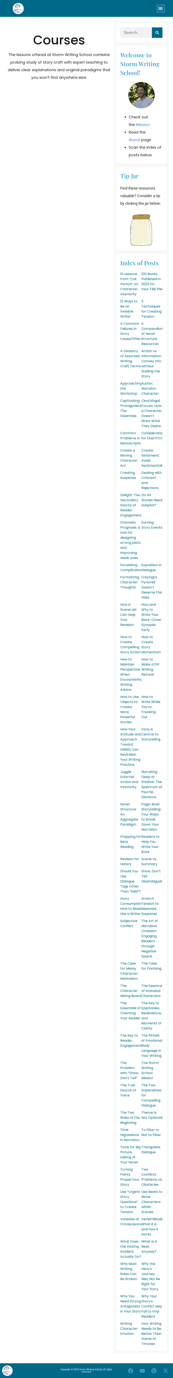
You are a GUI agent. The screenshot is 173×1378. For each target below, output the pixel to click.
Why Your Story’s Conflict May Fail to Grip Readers (151, 1306)
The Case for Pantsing (151, 966)
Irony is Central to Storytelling (150, 734)
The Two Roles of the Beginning (130, 1117)
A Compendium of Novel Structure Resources (152, 333)
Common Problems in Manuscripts (130, 438)
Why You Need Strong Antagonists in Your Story (130, 1304)
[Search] (157, 32)
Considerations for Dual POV (153, 436)
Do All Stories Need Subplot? (151, 500)
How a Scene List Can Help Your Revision (128, 614)
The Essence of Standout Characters (151, 990)
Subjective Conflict (128, 923)
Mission (143, 124)
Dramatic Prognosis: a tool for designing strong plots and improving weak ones (130, 540)
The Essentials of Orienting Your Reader (130, 1011)
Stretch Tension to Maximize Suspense (150, 906)
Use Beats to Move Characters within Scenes (151, 1201)
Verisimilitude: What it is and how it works (152, 1227)
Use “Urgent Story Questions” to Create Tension (130, 1201)
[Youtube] (142, 1370)
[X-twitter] (165, 1370)
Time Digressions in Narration (130, 1134)
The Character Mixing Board (130, 990)
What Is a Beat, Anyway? (149, 1246)
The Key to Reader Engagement (131, 1040)
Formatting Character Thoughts (129, 582)
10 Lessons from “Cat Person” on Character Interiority (129, 284)
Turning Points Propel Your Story (129, 1177)
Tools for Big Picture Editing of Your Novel (130, 1155)
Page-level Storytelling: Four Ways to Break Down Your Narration (151, 817)
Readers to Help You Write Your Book (150, 844)
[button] (160, 8)
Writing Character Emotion (129, 1328)
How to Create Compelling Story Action (130, 645)
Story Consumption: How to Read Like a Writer (131, 906)
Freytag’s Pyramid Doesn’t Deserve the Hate (151, 587)
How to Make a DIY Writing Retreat (150, 667)
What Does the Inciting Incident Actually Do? (130, 1249)
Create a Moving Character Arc (129, 458)
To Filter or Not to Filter (151, 1132)
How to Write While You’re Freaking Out (150, 706)
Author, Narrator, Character (150, 388)
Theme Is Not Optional (151, 1115)
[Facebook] (131, 1370)
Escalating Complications (132, 567)
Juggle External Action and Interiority (129, 779)
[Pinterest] (154, 1370)
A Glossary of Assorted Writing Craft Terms (130, 359)
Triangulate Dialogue (150, 1150)
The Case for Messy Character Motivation (129, 971)
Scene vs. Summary (149, 861)
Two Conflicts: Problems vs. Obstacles (151, 1177)
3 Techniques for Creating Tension (151, 309)
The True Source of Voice (128, 1090)
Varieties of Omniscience (131, 1222)
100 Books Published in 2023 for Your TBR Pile (151, 281)
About (134, 139)
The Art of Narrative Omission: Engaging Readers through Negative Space (149, 938)
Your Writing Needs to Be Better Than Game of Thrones (151, 1333)
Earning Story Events (151, 525)
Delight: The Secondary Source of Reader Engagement (131, 505)
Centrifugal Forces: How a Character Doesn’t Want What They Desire (151, 413)
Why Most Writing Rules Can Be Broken (128, 1271)
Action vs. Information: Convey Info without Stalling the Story (151, 364)
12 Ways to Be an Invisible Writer (129, 309)
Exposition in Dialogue (151, 567)
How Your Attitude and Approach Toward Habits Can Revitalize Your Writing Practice (130, 747)
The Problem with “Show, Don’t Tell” (129, 1070)
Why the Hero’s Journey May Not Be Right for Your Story (150, 1276)
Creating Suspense (128, 475)
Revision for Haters (129, 861)
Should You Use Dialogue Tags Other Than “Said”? (130, 881)
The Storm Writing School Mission (150, 1070)
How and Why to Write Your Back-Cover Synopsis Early (151, 617)
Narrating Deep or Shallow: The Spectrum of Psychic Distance (151, 784)
